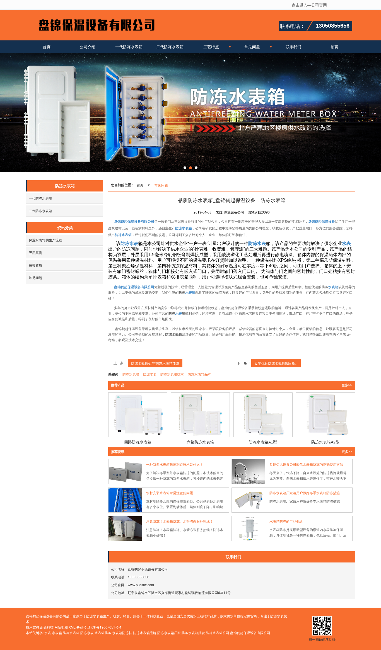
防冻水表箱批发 (193, 632)
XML (72, 627)
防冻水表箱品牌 (199, 374)
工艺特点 (211, 46)
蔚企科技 (47, 627)
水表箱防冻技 (122, 632)
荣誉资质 (35, 265)
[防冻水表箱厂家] (190, 112)
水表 (47, 632)
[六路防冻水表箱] (200, 415)
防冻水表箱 (130, 374)
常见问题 (252, 46)
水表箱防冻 (103, 632)
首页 (46, 46)
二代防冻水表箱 (170, 46)
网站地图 (61, 627)
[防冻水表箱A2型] (325, 415)
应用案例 (35, 252)
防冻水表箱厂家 (169, 632)
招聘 (334, 46)
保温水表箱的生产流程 (45, 239)
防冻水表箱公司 (217, 632)
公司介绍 (87, 46)
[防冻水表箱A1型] (263, 415)
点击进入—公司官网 (309, 5)
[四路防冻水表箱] (137, 415)
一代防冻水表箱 (129, 46)
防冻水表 (149, 374)
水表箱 (57, 632)
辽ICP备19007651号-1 (104, 627)
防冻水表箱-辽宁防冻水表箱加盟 (155, 363)
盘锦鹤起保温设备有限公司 (250, 632)
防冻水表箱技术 (172, 374)
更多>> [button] (347, 385)
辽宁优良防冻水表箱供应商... (276, 363)
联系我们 (293, 46)
